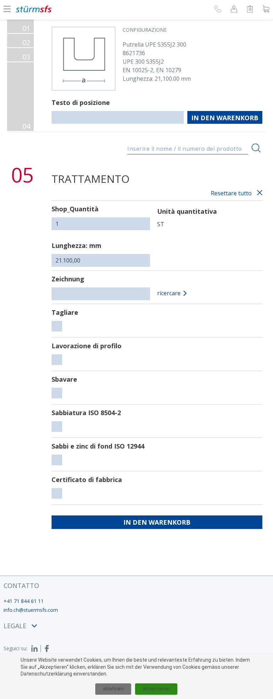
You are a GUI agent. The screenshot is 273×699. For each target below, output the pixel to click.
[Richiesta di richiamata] (217, 10)
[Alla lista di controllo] (249, 10)
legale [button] (15, 625)
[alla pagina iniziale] (34, 8)
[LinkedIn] (36, 648)
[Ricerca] (256, 148)
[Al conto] (233, 10)
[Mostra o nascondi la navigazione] (7, 8)
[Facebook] (46, 648)
